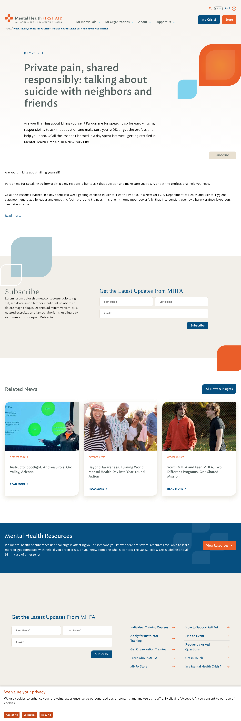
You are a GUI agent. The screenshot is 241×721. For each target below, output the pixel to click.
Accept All (12, 714)
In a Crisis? (208, 20)
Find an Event (194, 636)
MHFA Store (138, 666)
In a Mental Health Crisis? (203, 666)
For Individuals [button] (86, 22)
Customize (29, 714)
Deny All (46, 714)
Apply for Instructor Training (144, 638)
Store (229, 20)
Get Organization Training (148, 649)
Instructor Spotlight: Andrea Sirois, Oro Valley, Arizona (41, 469)
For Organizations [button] (117, 22)
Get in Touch (194, 658)
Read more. (13, 215)
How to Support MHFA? (202, 627)
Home (8, 28)
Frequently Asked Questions (197, 647)
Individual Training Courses (149, 627)
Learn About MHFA (143, 658)
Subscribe (222, 155)
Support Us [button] (163, 22)
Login (228, 8)
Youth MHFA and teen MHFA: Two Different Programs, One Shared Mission (194, 472)
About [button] (142, 22)
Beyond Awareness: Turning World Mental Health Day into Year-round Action (117, 472)
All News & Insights (219, 389)
